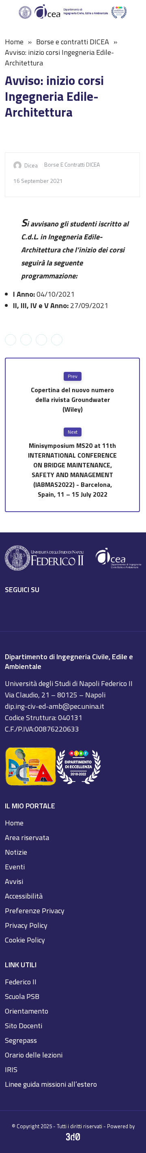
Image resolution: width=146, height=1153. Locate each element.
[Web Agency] (73, 1137)
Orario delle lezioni (33, 1054)
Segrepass (21, 1040)
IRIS (11, 1069)
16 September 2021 (38, 180)
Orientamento (26, 1010)
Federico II (20, 981)
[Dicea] (73, 12)
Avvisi (14, 881)
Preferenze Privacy (34, 910)
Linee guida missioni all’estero (51, 1084)
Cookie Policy (25, 939)
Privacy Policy (26, 925)
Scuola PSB (22, 996)
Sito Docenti (23, 1025)
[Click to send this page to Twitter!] (26, 339)
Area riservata (27, 837)
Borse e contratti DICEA (72, 41)
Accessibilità (24, 895)
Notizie (16, 852)
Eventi (15, 866)
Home (14, 41)
